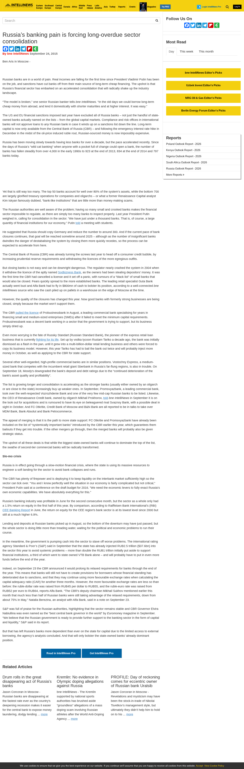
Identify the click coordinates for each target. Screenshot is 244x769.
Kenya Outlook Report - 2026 (183, 150)
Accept (199, 765)
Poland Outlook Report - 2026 (183, 144)
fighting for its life (47, 339)
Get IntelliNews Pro (102, 653)
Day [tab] (171, 51)
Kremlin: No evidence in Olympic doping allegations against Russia (80, 681)
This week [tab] (186, 51)
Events (132, 7)
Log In (237, 6)
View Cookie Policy (214, 765)
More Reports (174, 174)
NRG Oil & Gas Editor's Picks (203, 98)
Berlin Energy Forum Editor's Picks (203, 110)
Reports (121, 7)
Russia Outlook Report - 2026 (183, 168)
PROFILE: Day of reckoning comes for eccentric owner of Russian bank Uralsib (135, 681)
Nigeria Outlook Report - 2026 (183, 156)
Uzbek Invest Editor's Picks (203, 85)
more (44, 714)
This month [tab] (206, 51)
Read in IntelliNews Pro (61, 653)
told (78, 223)
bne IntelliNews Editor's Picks (203, 72)
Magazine (151, 7)
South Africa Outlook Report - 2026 (186, 162)
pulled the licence (27, 312)
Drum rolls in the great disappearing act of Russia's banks (27, 681)
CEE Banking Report (16, 510)
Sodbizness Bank (69, 272)
